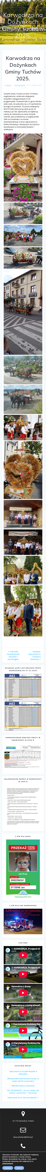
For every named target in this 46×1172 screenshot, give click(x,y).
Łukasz (8, 85)
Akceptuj (8, 1168)
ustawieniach (7, 1163)
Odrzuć (19, 1168)
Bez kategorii (20, 85)
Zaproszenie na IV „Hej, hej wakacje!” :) (23, 1097)
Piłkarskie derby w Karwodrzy (23, 1086)
